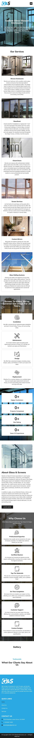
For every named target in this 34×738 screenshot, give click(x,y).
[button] (31, 3)
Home (3, 702)
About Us (4, 705)
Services (4, 711)
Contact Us (4, 708)
